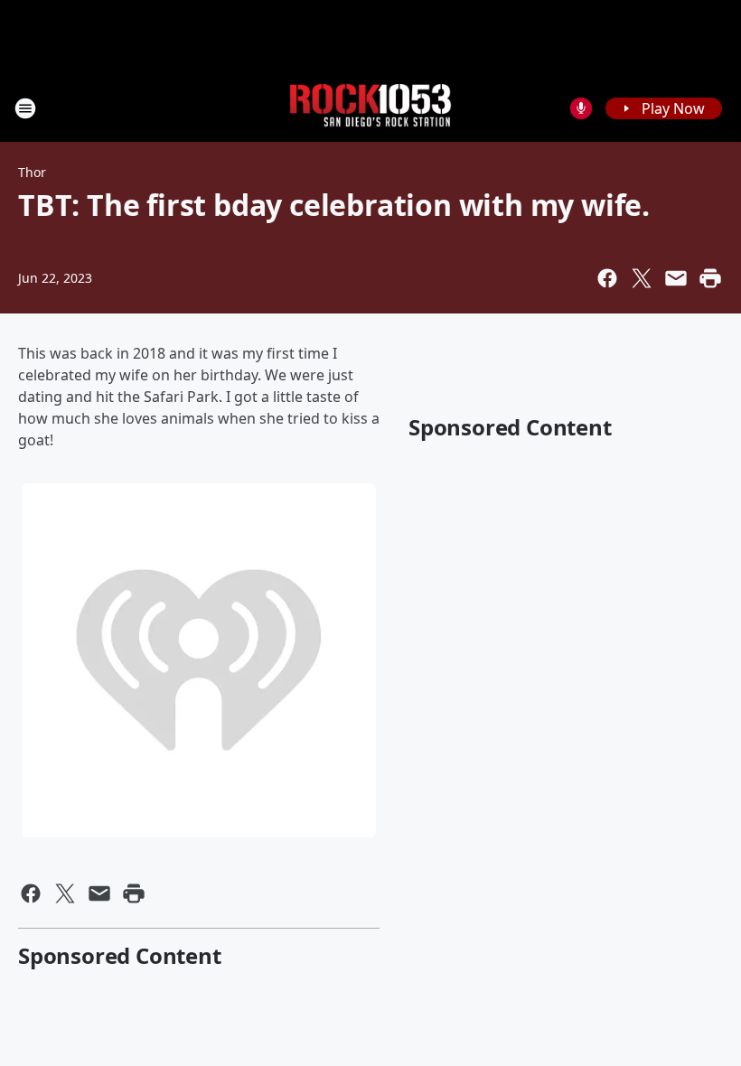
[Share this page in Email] (676, 278)
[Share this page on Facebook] (607, 278)
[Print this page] (710, 278)
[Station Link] (370, 108)
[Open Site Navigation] (25, 108)
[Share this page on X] (641, 278)
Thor (32, 172)
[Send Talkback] (581, 108)
